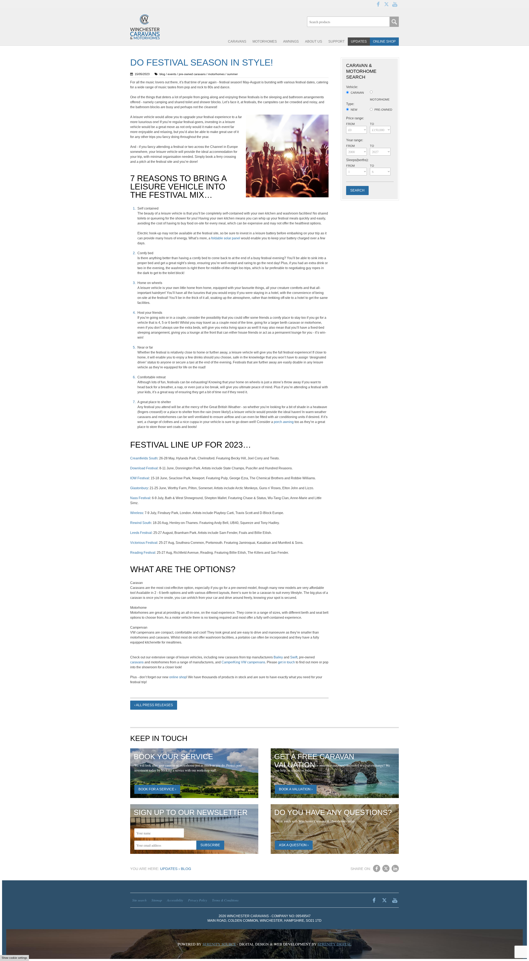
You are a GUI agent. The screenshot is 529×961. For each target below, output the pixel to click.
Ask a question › (294, 845)
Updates (169, 869)
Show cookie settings (14, 957)
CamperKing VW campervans (243, 662)
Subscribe (210, 845)
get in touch (286, 662)
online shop (177, 677)
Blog (186, 869)
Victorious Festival (143, 542)
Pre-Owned (383, 109)
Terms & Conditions (225, 900)
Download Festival (144, 468)
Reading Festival (142, 552)
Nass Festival (140, 498)
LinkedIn (395, 868)
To (372, 124)
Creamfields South (143, 458)
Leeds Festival (141, 532)
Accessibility (175, 900)
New (354, 109)
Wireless (136, 513)
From (350, 124)
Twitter (386, 4)
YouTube (395, 4)
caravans (137, 662)
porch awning (284, 422)
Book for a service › (157, 789)
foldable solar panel (225, 238)
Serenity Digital (334, 944)
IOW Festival (139, 478)
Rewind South (140, 523)
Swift (293, 657)
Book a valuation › (295, 789)
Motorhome (380, 99)
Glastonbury (139, 488)
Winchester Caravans (155, 26)
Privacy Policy (197, 900)
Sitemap (156, 900)
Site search (139, 900)
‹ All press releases (153, 705)
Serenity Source (219, 944)
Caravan (357, 92)
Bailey (278, 657)
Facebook (378, 4)
